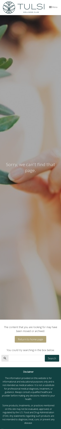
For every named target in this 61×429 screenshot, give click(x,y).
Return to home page (30, 339)
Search (52, 358)
